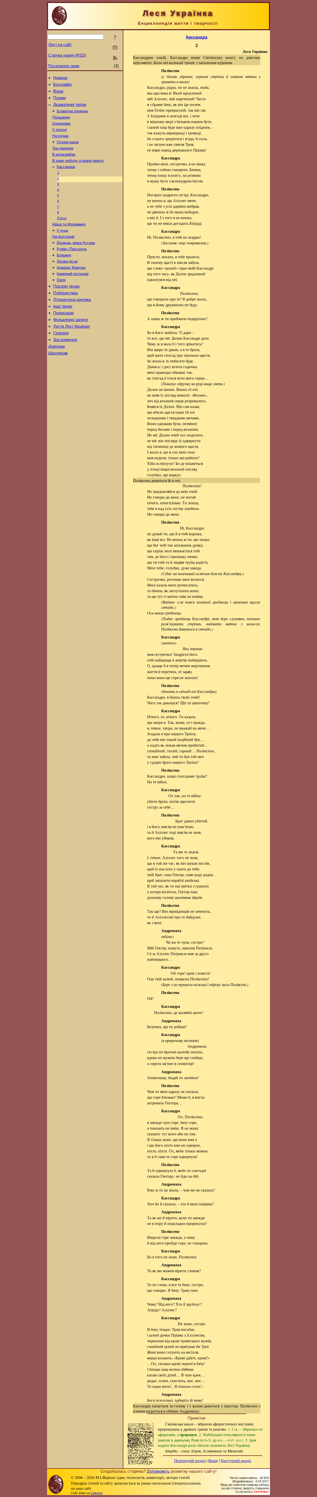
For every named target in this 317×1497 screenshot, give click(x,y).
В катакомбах (64, 154)
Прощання (61, 117)
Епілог (62, 218)
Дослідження (65, 340)
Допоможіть (158, 1471)
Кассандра (66, 167)
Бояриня (64, 255)
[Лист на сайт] (115, 48)
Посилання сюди (63, 66)
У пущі (62, 230)
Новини (60, 78)
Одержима (61, 124)
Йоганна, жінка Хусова (76, 243)
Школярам (58, 353)
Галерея (61, 333)
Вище (213, 1460)
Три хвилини (62, 148)
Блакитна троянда (72, 111)
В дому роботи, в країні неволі (78, 161)
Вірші (58, 91)
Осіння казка (68, 142)
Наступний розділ (236, 1460)
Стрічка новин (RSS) (67, 55)
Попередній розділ (190, 1460)
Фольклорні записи (70, 320)
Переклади (63, 313)
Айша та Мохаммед (69, 224)
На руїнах (60, 136)
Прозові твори (66, 286)
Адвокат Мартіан (71, 268)
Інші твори (62, 306)
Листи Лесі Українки (71, 326)
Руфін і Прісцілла (71, 249)
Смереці (97, 1493)
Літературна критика (72, 300)
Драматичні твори (69, 104)
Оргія (61, 280)
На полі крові (63, 237)
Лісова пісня (67, 261)
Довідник (56, 346)
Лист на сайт (60, 45)
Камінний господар (72, 274)
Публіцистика (65, 293)
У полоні (59, 130)
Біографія (62, 84)
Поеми (59, 98)
